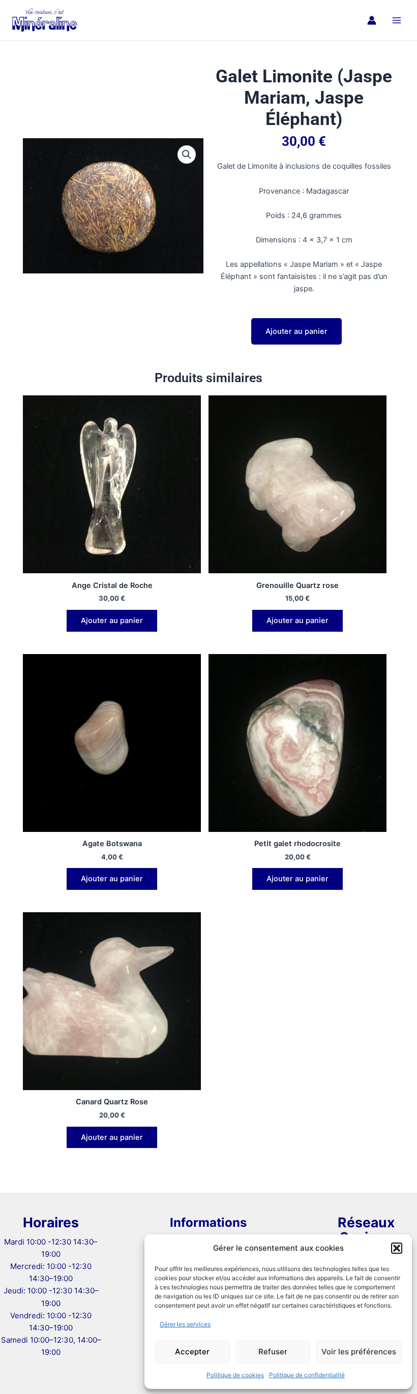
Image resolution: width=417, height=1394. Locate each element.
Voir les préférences (358, 1351)
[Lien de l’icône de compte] (371, 20)
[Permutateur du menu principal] (396, 20)
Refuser (272, 1351)
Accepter (192, 1351)
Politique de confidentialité (307, 1375)
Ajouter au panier (296, 331)
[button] (397, 1248)
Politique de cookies (235, 1375)
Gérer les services (185, 1324)
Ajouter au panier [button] (112, 620)
